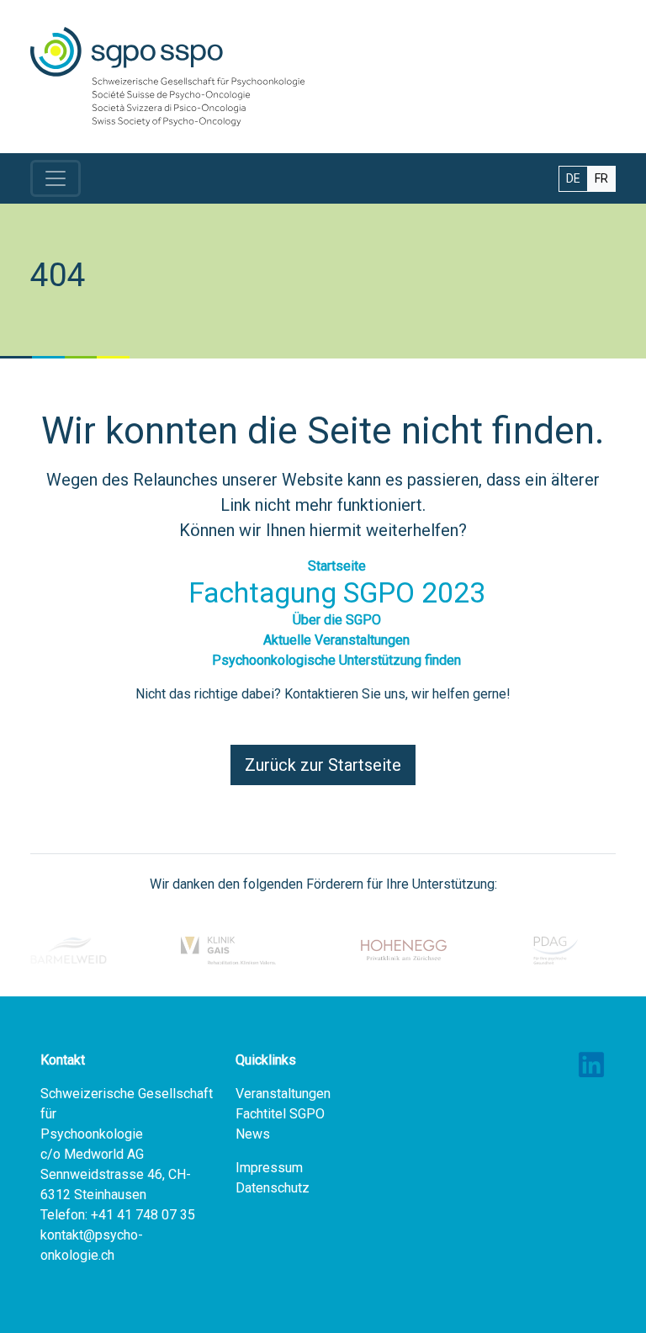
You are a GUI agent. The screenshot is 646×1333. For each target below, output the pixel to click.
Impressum (269, 1168)
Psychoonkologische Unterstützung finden (336, 660)
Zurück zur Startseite (323, 765)
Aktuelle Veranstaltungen (336, 640)
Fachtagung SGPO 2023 (336, 592)
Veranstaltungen (283, 1094)
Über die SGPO (337, 620)
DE (573, 178)
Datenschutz (273, 1188)
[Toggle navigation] (55, 178)
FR (601, 178)
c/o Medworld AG (92, 1154)
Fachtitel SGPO (280, 1114)
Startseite (337, 566)
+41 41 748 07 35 (143, 1215)
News (253, 1134)
